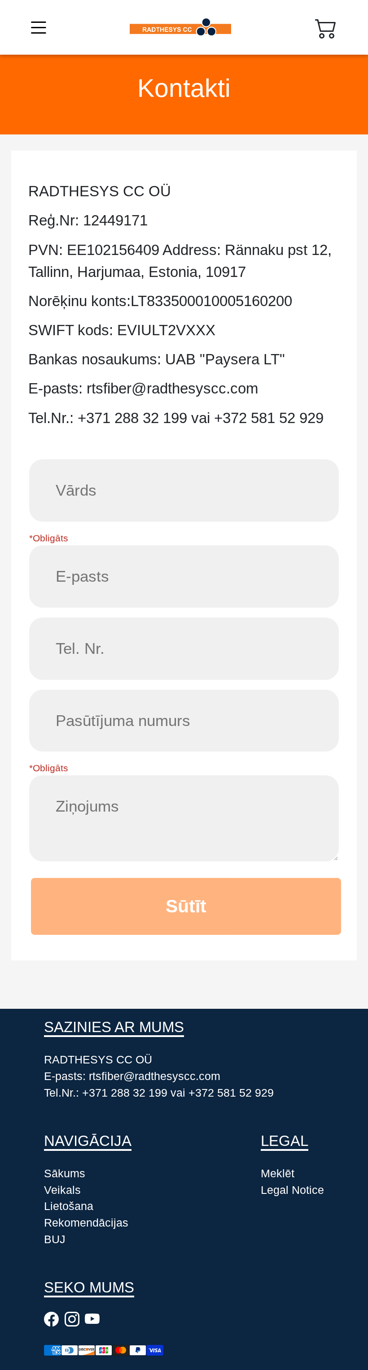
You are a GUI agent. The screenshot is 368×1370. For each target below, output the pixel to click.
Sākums (64, 1173)
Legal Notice (292, 1190)
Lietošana (68, 1206)
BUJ (55, 1239)
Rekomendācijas (86, 1223)
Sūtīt (186, 906)
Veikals (62, 1190)
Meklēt (277, 1173)
